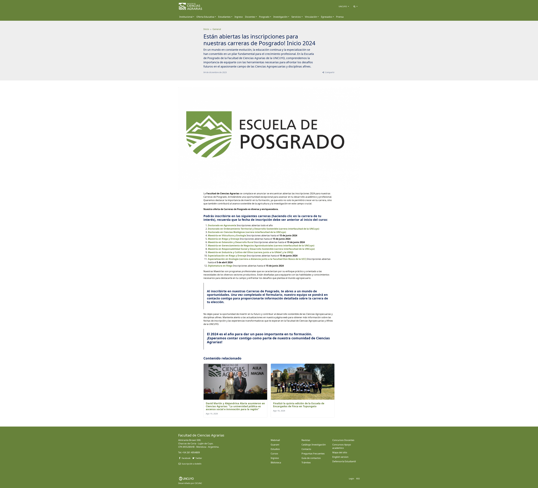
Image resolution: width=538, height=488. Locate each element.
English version (340, 456)
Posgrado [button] (264, 16)
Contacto (306, 449)
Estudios (275, 449)
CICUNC (198, 483)
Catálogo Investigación (314, 444)
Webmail (275, 440)
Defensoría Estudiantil (344, 461)
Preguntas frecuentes (313, 453)
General (217, 29)
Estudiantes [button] (224, 16)
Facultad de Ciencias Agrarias (201, 435)
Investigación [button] (280, 16)
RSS (358, 478)
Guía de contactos (311, 458)
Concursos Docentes (343, 440)
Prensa (340, 16)
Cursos (274, 453)
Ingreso (239, 16)
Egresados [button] (326, 16)
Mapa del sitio (339, 452)
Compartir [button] (329, 72)
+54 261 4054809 (191, 452)
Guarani (275, 444)
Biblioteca (276, 462)
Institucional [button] (186, 16)
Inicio (206, 29)
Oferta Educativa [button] (205, 16)
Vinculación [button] (311, 16)
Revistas (306, 440)
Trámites (306, 462)
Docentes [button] (250, 16)
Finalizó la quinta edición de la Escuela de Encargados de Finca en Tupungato (298, 405)
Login (351, 478)
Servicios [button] (296, 16)
